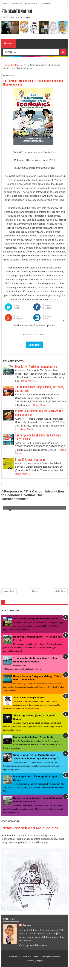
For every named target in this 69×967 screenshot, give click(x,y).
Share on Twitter (17, 306)
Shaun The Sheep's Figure (29, 697)
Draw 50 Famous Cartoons (30, 459)
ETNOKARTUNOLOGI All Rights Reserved (41, 957)
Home (35, 591)
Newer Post (9, 591)
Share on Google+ (17, 317)
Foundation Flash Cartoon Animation (36, 366)
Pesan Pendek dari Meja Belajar (29, 828)
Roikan (26, 925)
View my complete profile (33, 945)
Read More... (28, 380)
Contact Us (17, 3)
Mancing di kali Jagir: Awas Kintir (33, 737)
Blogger (40, 961)
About (5, 3)
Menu (9, 43)
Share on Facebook (46, 306)
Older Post (60, 591)
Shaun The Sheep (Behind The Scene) (36, 618)
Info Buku (10, 75)
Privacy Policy (31, 3)
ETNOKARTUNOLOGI (16, 11)
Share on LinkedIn (46, 317)
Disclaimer (46, 3)
